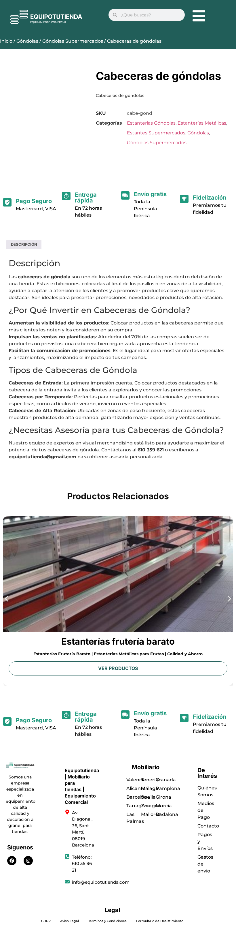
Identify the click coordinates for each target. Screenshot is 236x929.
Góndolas (27, 41)
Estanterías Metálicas (202, 123)
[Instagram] (28, 860)
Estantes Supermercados (156, 133)
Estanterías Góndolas (151, 123)
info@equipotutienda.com (101, 882)
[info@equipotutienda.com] (67, 881)
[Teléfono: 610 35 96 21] (67, 856)
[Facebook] (11, 860)
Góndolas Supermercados (72, 41)
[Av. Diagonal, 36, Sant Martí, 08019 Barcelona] (67, 812)
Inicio (6, 41)
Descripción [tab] (24, 244)
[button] (6, 599)
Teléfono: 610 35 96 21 (82, 863)
